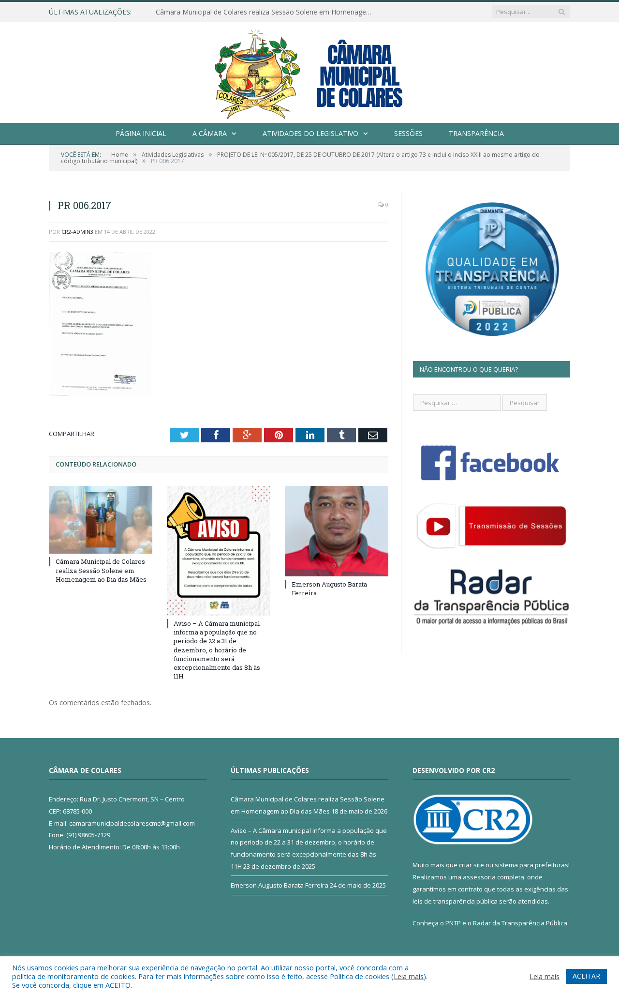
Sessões (408, 133)
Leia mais (409, 976)
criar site (471, 864)
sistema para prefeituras (531, 864)
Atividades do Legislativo (310, 133)
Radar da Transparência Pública (520, 923)
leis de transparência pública (455, 901)
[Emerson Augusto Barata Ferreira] (336, 531)
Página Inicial (141, 133)
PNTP (453, 923)
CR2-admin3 (77, 231)
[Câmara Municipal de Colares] (309, 70)
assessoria (479, 877)
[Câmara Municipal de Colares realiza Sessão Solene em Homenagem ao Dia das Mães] (100, 520)
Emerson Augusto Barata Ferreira (279, 885)
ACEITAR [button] (586, 976)
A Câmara (209, 133)
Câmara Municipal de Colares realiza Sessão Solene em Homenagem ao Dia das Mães (267, 12)
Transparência (476, 133)
